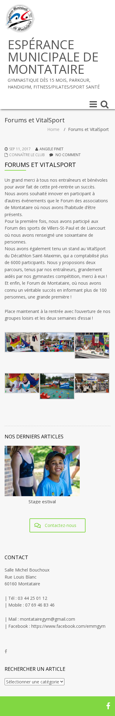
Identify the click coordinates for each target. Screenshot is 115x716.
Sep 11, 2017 (20, 149)
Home (53, 129)
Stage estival (42, 501)
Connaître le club (27, 154)
